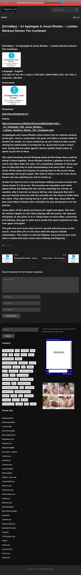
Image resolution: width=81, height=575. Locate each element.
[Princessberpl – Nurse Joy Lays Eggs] (61, 258)
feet (23, 367)
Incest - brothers (23, 375)
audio (4, 355)
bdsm (17, 355)
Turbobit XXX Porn (8, 481)
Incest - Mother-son (26, 379)
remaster (16, 400)
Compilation (23, 363)
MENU (5, 17)
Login (77, 17)
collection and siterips (9, 363)
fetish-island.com (7, 490)
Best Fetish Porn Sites (9, 511)
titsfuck (33, 404)
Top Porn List (6, 456)
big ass (24, 355)
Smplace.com (6, 519)
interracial (6, 383)
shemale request (8, 404)
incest (12, 375)
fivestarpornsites (7, 418)
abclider (4, 540)
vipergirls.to (6, 498)
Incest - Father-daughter (10, 379)
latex (13, 383)
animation (25, 350)
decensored (6, 367)
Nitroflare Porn (7, 443)
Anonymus (38, 272)
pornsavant (6, 515)
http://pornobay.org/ (8, 523)
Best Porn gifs (6, 485)
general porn (8, 245)
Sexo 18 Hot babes (8, 430)
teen (26, 404)
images (5, 375)
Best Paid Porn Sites (9, 528)
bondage (18, 359)
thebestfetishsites (8, 507)
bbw (11, 355)
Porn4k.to (5, 532)
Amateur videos (8, 350)
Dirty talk (16, 367)
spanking (19, 404)
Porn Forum (6, 553)
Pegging (13, 396)
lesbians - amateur (24, 383)
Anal (17, 350)
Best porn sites (7, 502)
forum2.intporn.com (8, 494)
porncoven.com (7, 549)
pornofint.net (6, 460)
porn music (6, 400)
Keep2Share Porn (8, 439)
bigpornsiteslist (7, 473)
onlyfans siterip (7, 391)
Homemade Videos (8, 422)
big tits (31, 355)
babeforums (6, 557)
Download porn (7, 464)
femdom (30, 367)
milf (22, 387)
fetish (5, 371)
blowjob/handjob (8, 359)
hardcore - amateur (26, 371)
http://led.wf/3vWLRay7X (15, 114)
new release (29, 387)
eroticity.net (6, 545)
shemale (24, 400)
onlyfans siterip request (23, 391)
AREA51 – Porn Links (9, 477)
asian (32, 350)
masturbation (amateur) (10, 387)
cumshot (32, 363)
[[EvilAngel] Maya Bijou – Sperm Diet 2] (20, 258)
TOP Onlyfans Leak (8, 536)
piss (20, 396)
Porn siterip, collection (9, 452)
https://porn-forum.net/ (52, 3)
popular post (29, 396)
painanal (5, 396)
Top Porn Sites (7, 426)
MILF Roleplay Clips (9, 435)
